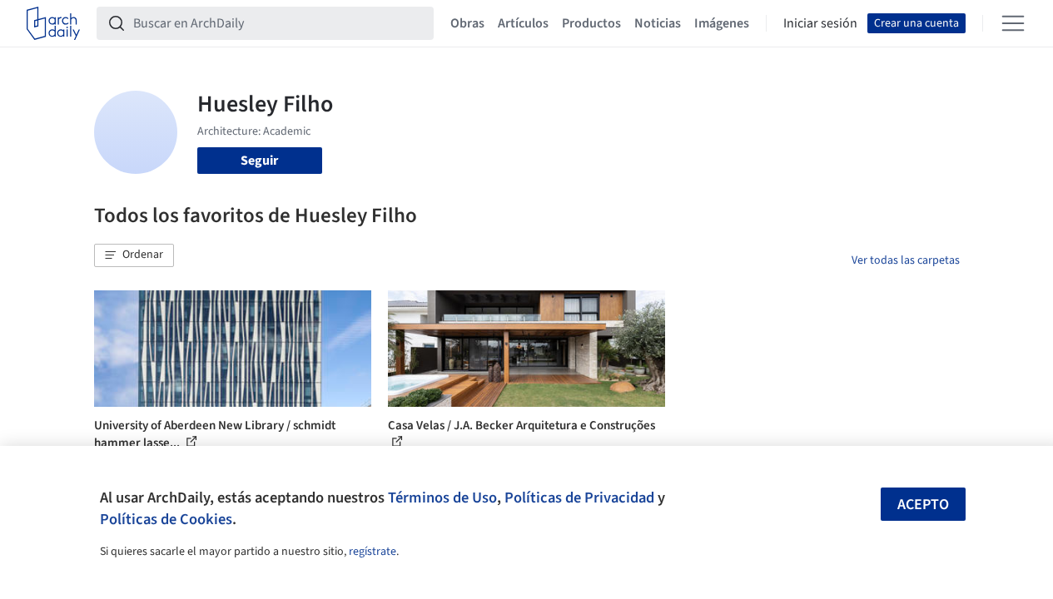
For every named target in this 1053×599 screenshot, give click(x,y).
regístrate (372, 551)
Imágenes (721, 23)
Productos (591, 23)
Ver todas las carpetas (906, 260)
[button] (134, 255)
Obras (467, 23)
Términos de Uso (442, 497)
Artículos (523, 23)
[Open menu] (1013, 23)
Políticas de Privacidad (579, 497)
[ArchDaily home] (53, 23)
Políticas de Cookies (166, 519)
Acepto (923, 504)
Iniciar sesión (820, 23)
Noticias (657, 23)
